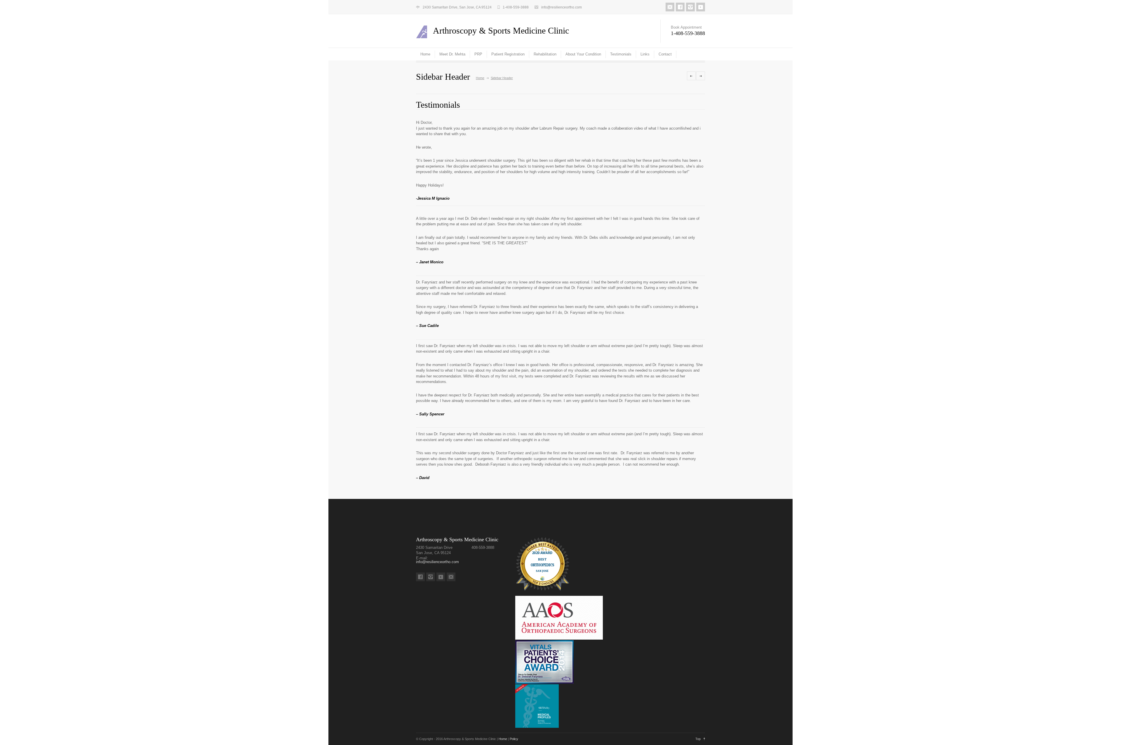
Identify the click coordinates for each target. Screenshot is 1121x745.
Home (425, 54)
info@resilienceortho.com (561, 7)
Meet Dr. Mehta (452, 54)
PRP (478, 54)
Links (645, 54)
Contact (665, 54)
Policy (514, 739)
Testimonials (620, 54)
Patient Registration (508, 54)
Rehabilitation (545, 54)
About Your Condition (583, 54)
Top (698, 739)
